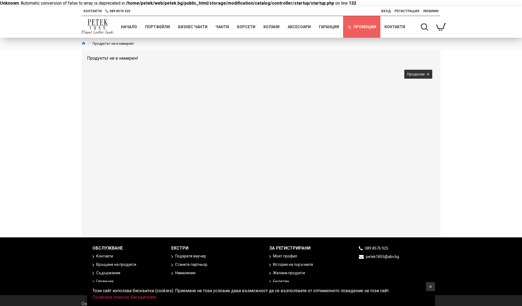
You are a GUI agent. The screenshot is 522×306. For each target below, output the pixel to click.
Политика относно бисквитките (124, 297)
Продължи (416, 74)
